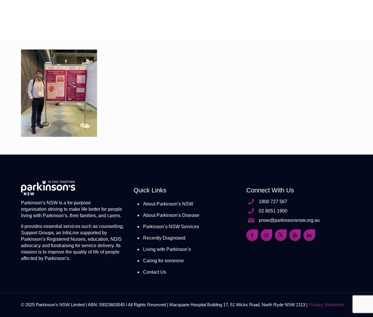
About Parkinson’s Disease (171, 215)
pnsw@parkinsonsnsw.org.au (289, 220)
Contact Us (154, 272)
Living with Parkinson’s (167, 249)
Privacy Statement (326, 304)
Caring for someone (163, 260)
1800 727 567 (273, 201)
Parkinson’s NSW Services (171, 226)
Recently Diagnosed (164, 237)
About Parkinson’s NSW (168, 203)
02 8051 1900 (273, 210)
